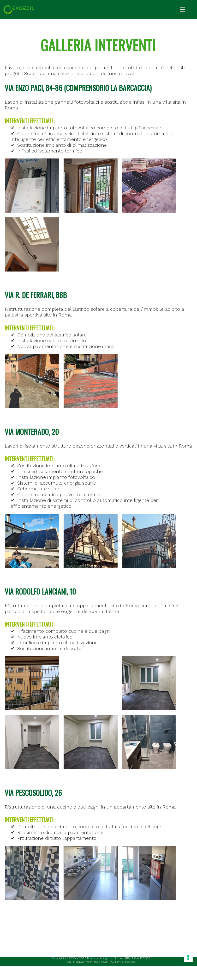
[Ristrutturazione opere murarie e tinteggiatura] (149, 683)
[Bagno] (32, 873)
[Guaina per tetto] (32, 541)
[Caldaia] (32, 185)
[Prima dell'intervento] (91, 381)
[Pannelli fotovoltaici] (149, 185)
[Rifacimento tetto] (91, 541)
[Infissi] (91, 185)
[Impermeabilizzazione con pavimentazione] (32, 381)
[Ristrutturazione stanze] (149, 742)
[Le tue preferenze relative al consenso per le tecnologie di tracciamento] (188, 957)
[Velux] (32, 244)
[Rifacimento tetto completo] (149, 541)
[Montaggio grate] (32, 683)
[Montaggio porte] (91, 683)
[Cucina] (91, 873)
